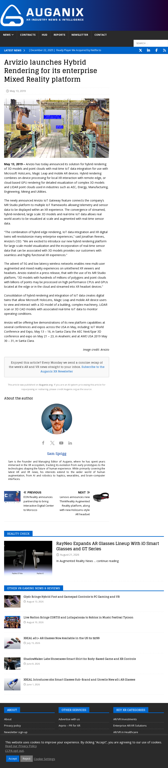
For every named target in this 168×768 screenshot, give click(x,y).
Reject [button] (26, 758)
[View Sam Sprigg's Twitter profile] (52, 443)
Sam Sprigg (56, 454)
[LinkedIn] (148, 50)
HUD (44, 35)
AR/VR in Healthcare (125, 732)
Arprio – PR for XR (69, 725)
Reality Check (18, 533)
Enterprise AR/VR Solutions (130, 725)
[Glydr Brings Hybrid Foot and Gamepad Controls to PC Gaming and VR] (12, 601)
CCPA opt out (14, 751)
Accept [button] (13, 758)
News (6, 35)
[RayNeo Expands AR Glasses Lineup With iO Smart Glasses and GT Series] (28, 559)
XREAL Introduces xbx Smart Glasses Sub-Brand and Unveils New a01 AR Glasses (79, 679)
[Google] (164, 50)
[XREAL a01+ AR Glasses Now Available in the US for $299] (12, 643)
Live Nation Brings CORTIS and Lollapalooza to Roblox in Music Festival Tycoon (78, 617)
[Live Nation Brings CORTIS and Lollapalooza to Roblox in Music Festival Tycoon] (12, 622)
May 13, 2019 (18, 91)
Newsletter (80, 35)
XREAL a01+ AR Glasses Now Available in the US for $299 (62, 638)
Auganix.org (46, 384)
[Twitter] (140, 50)
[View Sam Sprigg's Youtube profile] (61, 443)
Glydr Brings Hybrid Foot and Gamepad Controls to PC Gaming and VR (72, 596)
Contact (100, 35)
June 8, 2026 (33, 663)
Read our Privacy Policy (21, 746)
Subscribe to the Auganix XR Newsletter (73, 369)
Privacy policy (12, 725)
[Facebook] (156, 50)
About (7, 719)
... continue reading (106, 561)
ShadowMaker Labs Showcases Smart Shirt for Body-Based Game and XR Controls (80, 659)
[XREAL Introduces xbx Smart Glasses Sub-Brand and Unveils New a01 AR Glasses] (12, 684)
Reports (59, 35)
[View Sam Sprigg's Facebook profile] (43, 443)
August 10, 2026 (35, 622)
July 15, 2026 (33, 642)
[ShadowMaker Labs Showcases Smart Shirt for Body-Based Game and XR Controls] (12, 663)
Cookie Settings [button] (44, 759)
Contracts (27, 35)
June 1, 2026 (33, 684)
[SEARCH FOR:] (151, 43)
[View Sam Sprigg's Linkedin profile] (70, 443)
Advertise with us (69, 719)
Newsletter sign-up (15, 732)
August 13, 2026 (35, 601)
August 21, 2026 (69, 554)
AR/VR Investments (125, 719)
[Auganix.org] (84, 28)
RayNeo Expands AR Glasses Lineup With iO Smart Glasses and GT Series (107, 546)
